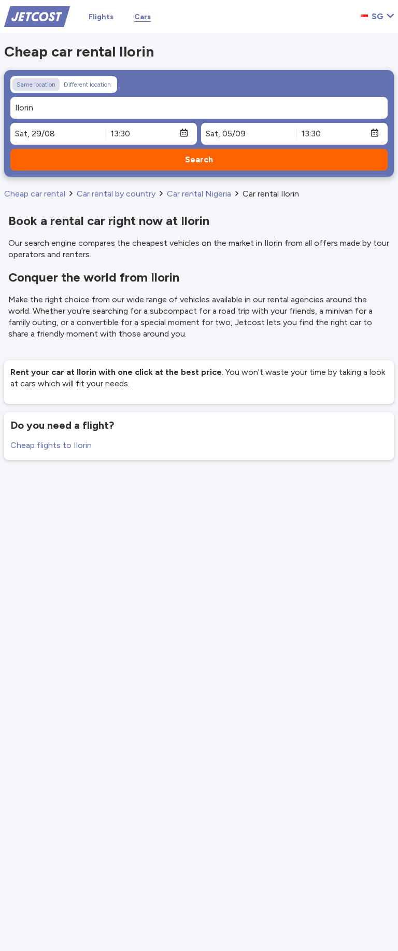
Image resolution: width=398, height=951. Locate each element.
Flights (101, 16)
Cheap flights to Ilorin (51, 445)
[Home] (37, 16)
